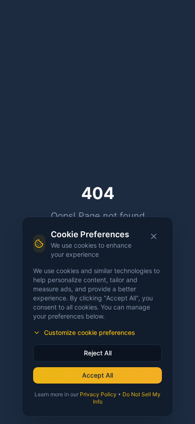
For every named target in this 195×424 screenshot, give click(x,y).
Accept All (97, 375)
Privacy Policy (98, 394)
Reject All (98, 353)
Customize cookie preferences (89, 332)
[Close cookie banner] (154, 236)
